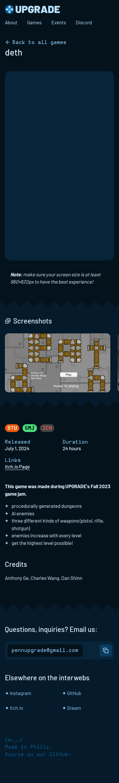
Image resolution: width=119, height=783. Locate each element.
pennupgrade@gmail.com (45, 650)
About (11, 22)
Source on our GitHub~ (38, 754)
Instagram (18, 693)
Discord (84, 22)
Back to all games (39, 42)
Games (34, 22)
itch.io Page (17, 466)
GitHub (71, 693)
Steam (71, 708)
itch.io (14, 708)
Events (58, 22)
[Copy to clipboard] (105, 650)
